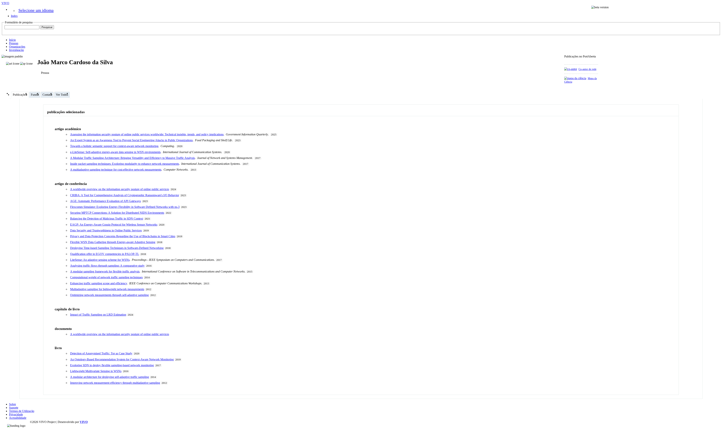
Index (14, 16)
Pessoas (13, 43)
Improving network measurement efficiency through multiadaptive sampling (115, 382)
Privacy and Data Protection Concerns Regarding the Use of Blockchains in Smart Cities (122, 236)
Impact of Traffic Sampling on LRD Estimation (98, 314)
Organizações (17, 46)
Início (12, 39)
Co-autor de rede (587, 69)
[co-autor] (570, 69)
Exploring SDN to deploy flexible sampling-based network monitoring (112, 365)
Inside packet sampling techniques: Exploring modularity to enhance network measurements (124, 163)
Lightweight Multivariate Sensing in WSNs (95, 371)
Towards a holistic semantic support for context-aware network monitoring (114, 146)
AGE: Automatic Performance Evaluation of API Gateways (105, 201)
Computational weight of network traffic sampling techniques (106, 277)
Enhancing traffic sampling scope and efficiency (98, 283)
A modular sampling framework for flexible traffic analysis (105, 271)
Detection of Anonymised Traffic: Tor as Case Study (101, 353)
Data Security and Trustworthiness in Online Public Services (106, 230)
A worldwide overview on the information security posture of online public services (119, 189)
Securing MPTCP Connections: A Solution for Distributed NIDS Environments (117, 212)
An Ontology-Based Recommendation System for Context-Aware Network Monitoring (122, 359)
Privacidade (16, 414)
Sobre (12, 404)
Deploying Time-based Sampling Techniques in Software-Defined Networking (117, 248)
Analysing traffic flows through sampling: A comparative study (107, 265)
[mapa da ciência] (575, 78)
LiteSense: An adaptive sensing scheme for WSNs (100, 259)
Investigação (16, 50)
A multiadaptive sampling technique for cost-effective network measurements (115, 169)
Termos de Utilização (21, 411)
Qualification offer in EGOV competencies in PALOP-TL (104, 254)
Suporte (13, 407)
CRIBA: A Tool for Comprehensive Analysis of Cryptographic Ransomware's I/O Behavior (124, 195)
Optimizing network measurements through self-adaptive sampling (109, 295)
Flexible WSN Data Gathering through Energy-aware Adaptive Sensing (112, 242)
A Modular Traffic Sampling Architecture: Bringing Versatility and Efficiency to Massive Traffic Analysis (132, 158)
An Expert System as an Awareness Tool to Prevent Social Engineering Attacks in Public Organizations (131, 140)
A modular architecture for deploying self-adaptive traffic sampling (109, 377)
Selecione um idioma (36, 10)
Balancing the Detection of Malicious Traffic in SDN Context (106, 218)
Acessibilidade (17, 417)
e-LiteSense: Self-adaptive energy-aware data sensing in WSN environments (115, 152)
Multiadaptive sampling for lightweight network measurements (107, 289)
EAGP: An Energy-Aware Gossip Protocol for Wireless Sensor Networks (113, 224)
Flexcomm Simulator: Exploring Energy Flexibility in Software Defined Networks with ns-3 (125, 206)
